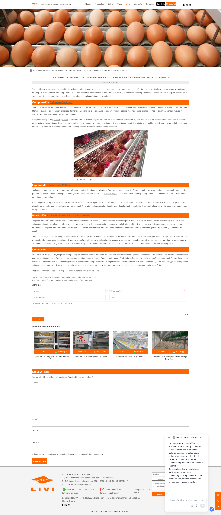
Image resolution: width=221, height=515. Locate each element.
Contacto (138, 4)
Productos (99, 4)
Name (35, 419)
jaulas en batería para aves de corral (62, 236)
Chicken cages (110, 193)
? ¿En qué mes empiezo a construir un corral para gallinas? (87, 478)
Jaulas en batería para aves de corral (70, 215)
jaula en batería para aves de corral (84, 271)
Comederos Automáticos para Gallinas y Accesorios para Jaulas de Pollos (70, 277)
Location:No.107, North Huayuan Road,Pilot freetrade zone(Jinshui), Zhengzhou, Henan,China (101, 499)
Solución (150, 4)
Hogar (88, 4)
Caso (119, 4)
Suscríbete (161, 4)
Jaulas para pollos (58, 185)
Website (35, 442)
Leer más (43, 351)
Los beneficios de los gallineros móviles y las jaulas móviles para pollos (66, 280)
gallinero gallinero (60, 119)
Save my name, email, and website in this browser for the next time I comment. (68, 454)
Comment (37, 382)
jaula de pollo (62, 271)
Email (35, 431)
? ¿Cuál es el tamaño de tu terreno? (77, 474)
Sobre (110, 4)
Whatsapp (62, 351)
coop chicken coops (46, 271)
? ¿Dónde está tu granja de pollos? (77, 484)
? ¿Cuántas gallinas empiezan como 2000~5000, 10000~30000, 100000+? (95, 481)
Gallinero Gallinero (61, 102)
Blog (128, 4)
